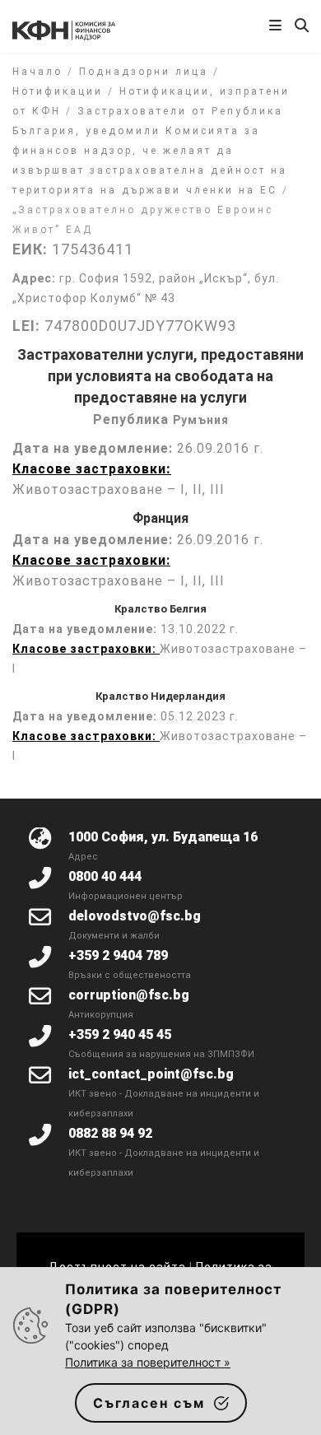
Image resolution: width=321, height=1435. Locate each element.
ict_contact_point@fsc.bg (151, 1074)
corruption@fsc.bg (128, 995)
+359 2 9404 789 (118, 955)
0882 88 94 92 (110, 1133)
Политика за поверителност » (147, 1362)
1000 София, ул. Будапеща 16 (163, 837)
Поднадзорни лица (143, 71)
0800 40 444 (105, 876)
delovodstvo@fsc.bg (134, 916)
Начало (37, 71)
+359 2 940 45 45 (119, 1034)
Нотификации (57, 91)
